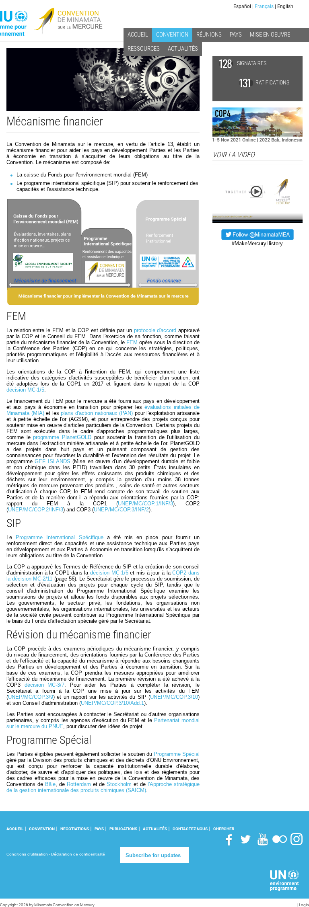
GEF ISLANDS (52, 461)
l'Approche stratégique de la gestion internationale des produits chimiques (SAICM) (103, 787)
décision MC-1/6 (109, 573)
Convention (42, 829)
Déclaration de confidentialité (78, 854)
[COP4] (257, 124)
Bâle (50, 784)
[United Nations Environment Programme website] (285, 881)
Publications (123, 829)
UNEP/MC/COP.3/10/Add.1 (112, 703)
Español (242, 6)
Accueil (14, 829)
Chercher (223, 829)
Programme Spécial (177, 754)
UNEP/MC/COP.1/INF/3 (145, 504)
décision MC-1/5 (25, 390)
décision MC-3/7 (45, 685)
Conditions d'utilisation (27, 854)
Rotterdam (79, 784)
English (285, 6)
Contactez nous (190, 829)
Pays (99, 829)
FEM (132, 342)
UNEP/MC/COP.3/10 (174, 697)
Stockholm (119, 784)
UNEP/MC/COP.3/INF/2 (121, 510)
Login (304, 905)
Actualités (155, 829)
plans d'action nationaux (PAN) (97, 413)
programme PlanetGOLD (62, 437)
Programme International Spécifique (59, 537)
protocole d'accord (155, 330)
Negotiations (74, 829)
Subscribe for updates (153, 855)
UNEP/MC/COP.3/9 (30, 697)
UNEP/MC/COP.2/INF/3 (35, 510)
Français (264, 6)
